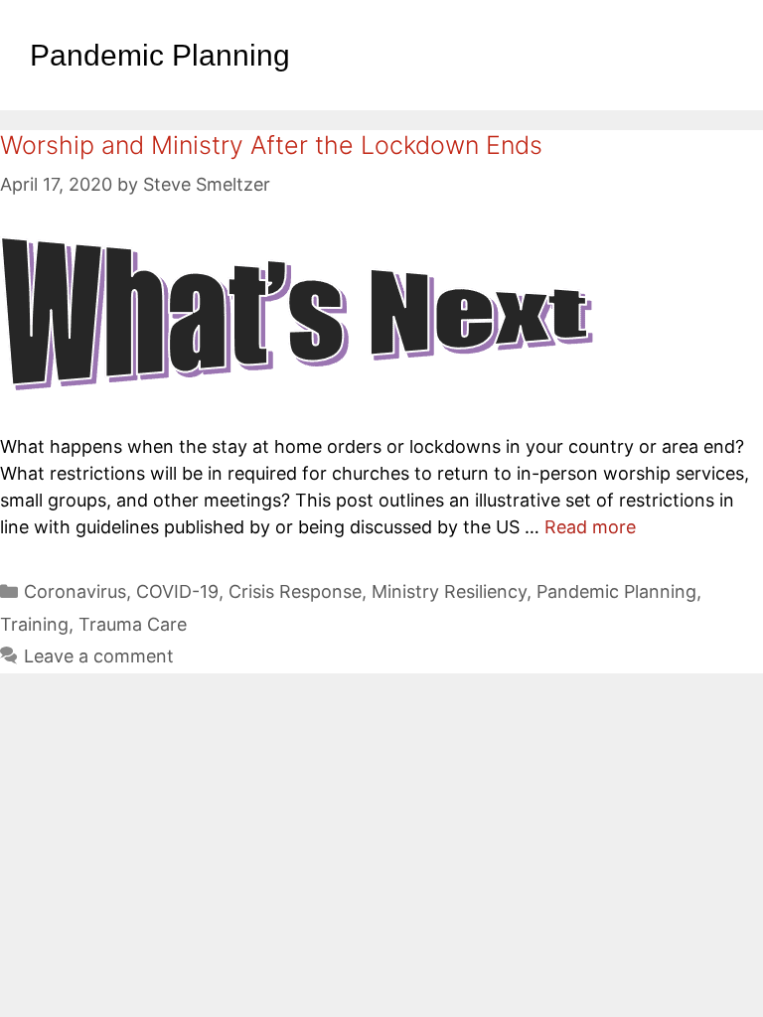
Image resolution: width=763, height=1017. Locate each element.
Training (34, 624)
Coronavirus (75, 591)
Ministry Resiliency (449, 591)
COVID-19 (177, 591)
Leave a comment (99, 656)
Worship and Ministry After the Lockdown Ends (271, 145)
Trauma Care (132, 624)
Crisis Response (295, 591)
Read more (590, 526)
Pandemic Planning (616, 591)
